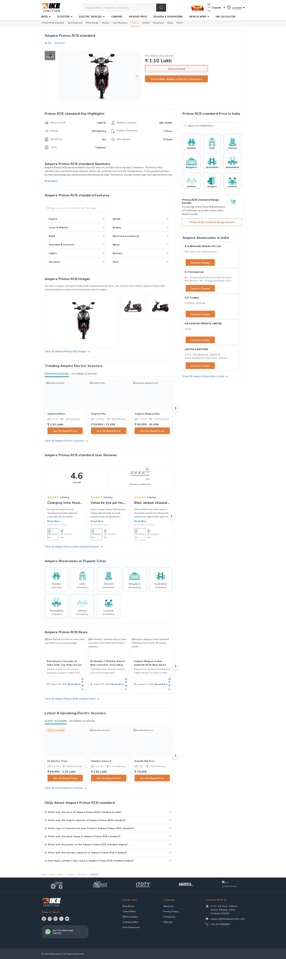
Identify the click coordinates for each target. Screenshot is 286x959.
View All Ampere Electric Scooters (64, 440)
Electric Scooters (56, 874)
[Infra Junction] (186, 884)
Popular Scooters (57, 373)
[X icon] (61, 919)
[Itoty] (143, 884)
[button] (161, 8)
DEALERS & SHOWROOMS (168, 16)
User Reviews (120, 22)
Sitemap (167, 922)
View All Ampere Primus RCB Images (65, 351)
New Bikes (128, 906)
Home (43, 874)
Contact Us (169, 916)
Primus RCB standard (53, 22)
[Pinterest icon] (50, 919)
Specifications (75, 22)
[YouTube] (67, 919)
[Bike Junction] (50, 7)
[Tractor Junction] (56, 884)
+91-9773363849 (220, 924)
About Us (168, 906)
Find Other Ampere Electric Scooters (176, 79)
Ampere (70, 874)
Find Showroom (131, 927)
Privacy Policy (171, 911)
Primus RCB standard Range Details (212, 222)
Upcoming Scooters (84, 373)
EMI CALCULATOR (226, 16)
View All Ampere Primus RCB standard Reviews (72, 546)
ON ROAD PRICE (138, 16)
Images (106, 22)
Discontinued (176, 68)
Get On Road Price (65, 431)
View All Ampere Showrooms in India (203, 376)
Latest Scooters (56, 721)
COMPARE (116, 16)
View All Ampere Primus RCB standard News (70, 698)
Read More (53, 521)
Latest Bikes (129, 911)
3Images (50, 55)
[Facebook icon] (44, 919)
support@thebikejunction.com (227, 918)
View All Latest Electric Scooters (64, 787)
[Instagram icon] (55, 919)
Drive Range (92, 22)
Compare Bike (130, 922)
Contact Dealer (200, 262)
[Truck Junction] (100, 884)
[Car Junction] (229, 884)
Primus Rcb (82, 874)
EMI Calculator (130, 916)
